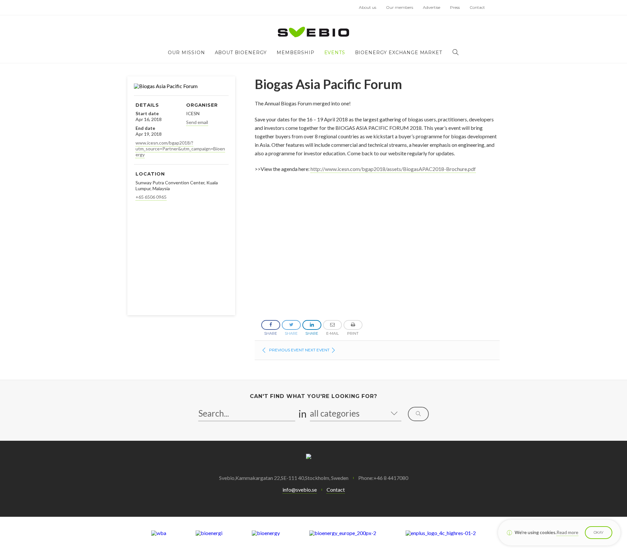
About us (367, 7)
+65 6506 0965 (151, 197)
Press (455, 7)
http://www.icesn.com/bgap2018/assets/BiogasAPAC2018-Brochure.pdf (393, 169)
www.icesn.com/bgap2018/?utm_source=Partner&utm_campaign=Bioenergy (180, 148)
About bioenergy (241, 52)
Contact (477, 7)
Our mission (186, 52)
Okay (598, 532)
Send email (197, 122)
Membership (295, 52)
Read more (567, 532)
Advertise (431, 7)
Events (334, 52)
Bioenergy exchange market (398, 52)
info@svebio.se (299, 489)
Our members (399, 7)
